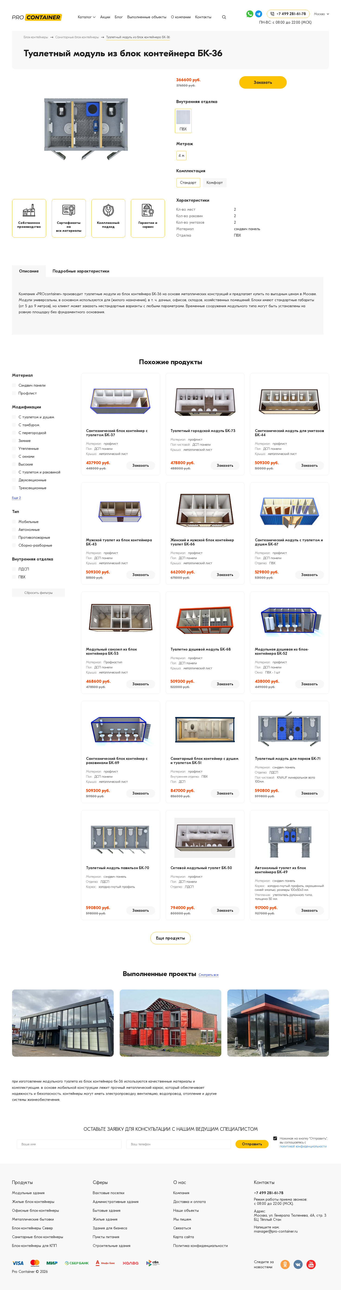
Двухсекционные (32, 480)
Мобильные (29, 522)
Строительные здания (111, 1246)
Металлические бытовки (33, 1219)
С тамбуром (29, 425)
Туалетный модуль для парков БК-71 (288, 759)
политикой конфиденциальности (303, 1146)
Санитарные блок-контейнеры (77, 37)
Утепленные (29, 449)
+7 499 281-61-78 (268, 1193)
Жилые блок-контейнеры (33, 1202)
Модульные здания (28, 1193)
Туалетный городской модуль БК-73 (202, 431)
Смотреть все (209, 975)
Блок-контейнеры (36, 37)
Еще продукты (170, 938)
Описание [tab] (29, 271)
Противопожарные (34, 537)
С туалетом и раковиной (39, 472)
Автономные (29, 530)
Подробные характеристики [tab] (81, 271)
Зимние (25, 441)
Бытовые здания (106, 1211)
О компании (181, 17)
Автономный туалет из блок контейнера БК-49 (280, 870)
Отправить (252, 1144)
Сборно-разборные (35, 545)
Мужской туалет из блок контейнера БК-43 (119, 542)
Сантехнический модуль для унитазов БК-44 (289, 433)
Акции (105, 17)
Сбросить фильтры (38, 593)
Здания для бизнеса (110, 1228)
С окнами (26, 456)
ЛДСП (24, 569)
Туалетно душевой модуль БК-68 (200, 649)
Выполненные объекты (146, 17)
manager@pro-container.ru (276, 1231)
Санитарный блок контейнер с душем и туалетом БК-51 (204, 761)
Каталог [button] (85, 17)
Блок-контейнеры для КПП (34, 1246)
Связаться (182, 1228)
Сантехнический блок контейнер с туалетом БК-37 (117, 433)
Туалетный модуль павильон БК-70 (117, 868)
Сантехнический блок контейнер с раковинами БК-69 (117, 761)
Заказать (263, 82)
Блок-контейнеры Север (32, 1228)
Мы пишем (182, 1219)
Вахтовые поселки (108, 1193)
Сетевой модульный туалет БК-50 (201, 868)
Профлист (28, 393)
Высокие (26, 464)
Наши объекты (186, 1211)
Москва (319, 14)
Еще (16, 498)
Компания (181, 1193)
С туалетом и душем (36, 417)
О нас (179, 1182)
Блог (119, 17)
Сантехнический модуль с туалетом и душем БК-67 (289, 542)
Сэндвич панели (32, 385)
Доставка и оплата (189, 1202)
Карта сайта (183, 1237)
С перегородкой (32, 433)
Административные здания (115, 1202)
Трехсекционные (32, 488)
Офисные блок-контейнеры (35, 1211)
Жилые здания (105, 1219)
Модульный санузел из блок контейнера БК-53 (111, 651)
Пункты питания (106, 1237)
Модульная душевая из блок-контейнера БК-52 (282, 651)
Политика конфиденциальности (200, 1246)
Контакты (203, 17)
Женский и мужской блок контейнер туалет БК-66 (202, 542)
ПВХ (22, 577)
